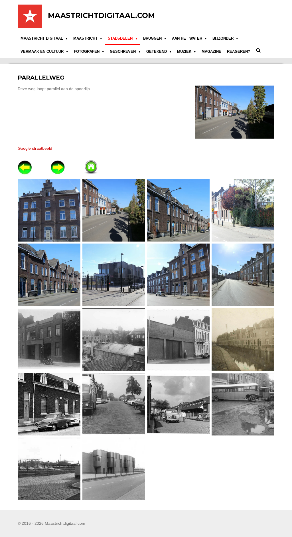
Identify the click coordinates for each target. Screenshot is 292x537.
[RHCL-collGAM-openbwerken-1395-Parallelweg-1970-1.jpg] (49, 469)
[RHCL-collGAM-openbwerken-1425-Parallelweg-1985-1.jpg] (113, 469)
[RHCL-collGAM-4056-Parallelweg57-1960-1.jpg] (178, 339)
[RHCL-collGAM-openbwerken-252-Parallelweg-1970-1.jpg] (178, 404)
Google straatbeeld (35, 148)
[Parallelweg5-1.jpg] (49, 275)
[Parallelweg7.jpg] (178, 275)
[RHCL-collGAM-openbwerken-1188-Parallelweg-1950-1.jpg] (243, 404)
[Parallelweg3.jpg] (178, 210)
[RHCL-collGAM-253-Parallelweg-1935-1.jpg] (49, 339)
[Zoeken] (258, 50)
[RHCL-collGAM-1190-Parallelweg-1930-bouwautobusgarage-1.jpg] (113, 339)
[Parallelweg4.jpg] (243, 210)
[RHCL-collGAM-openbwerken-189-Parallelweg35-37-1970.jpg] (49, 404)
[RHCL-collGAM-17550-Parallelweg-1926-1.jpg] (243, 339)
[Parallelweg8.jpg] (243, 275)
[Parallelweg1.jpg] (49, 210)
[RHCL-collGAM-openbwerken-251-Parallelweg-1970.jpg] (113, 404)
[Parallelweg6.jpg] (113, 275)
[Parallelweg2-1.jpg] (113, 210)
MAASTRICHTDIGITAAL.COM (101, 15)
